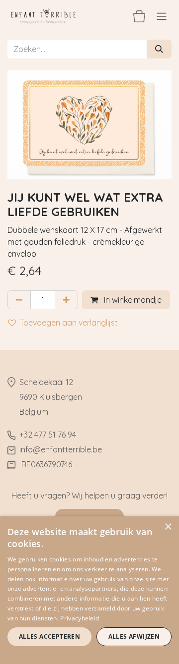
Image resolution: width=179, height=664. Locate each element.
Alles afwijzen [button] (134, 636)
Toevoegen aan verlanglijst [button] (69, 323)
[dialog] (89, 590)
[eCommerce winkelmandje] (139, 16)
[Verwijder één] (19, 299)
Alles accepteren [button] (49, 636)
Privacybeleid (79, 618)
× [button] (168, 527)
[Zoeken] (159, 49)
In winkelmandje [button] (132, 300)
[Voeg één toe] (66, 299)
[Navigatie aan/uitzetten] (162, 15)
